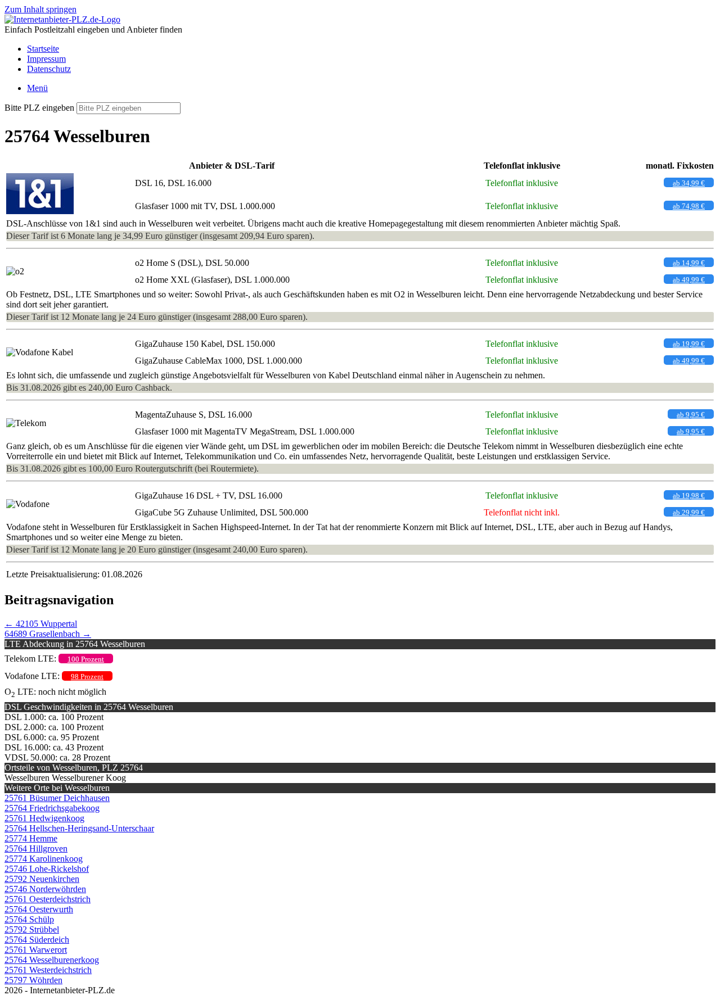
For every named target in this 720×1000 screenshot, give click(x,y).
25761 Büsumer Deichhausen (57, 798)
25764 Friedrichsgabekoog (52, 808)
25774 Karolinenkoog (43, 858)
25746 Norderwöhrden (45, 889)
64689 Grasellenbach (47, 634)
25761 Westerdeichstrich (48, 970)
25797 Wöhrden (33, 980)
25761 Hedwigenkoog (44, 818)
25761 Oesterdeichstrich (47, 899)
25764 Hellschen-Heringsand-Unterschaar (79, 828)
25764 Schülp (29, 919)
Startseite (43, 48)
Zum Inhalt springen (40, 9)
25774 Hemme (30, 838)
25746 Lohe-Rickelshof (46, 869)
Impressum (46, 59)
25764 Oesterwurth (38, 909)
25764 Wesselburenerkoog (51, 960)
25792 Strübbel (31, 929)
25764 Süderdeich (36, 939)
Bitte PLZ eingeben (39, 107)
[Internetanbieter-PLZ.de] (62, 19)
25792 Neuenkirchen (41, 879)
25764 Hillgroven (36, 848)
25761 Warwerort (35, 949)
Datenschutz (49, 69)
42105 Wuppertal (40, 623)
